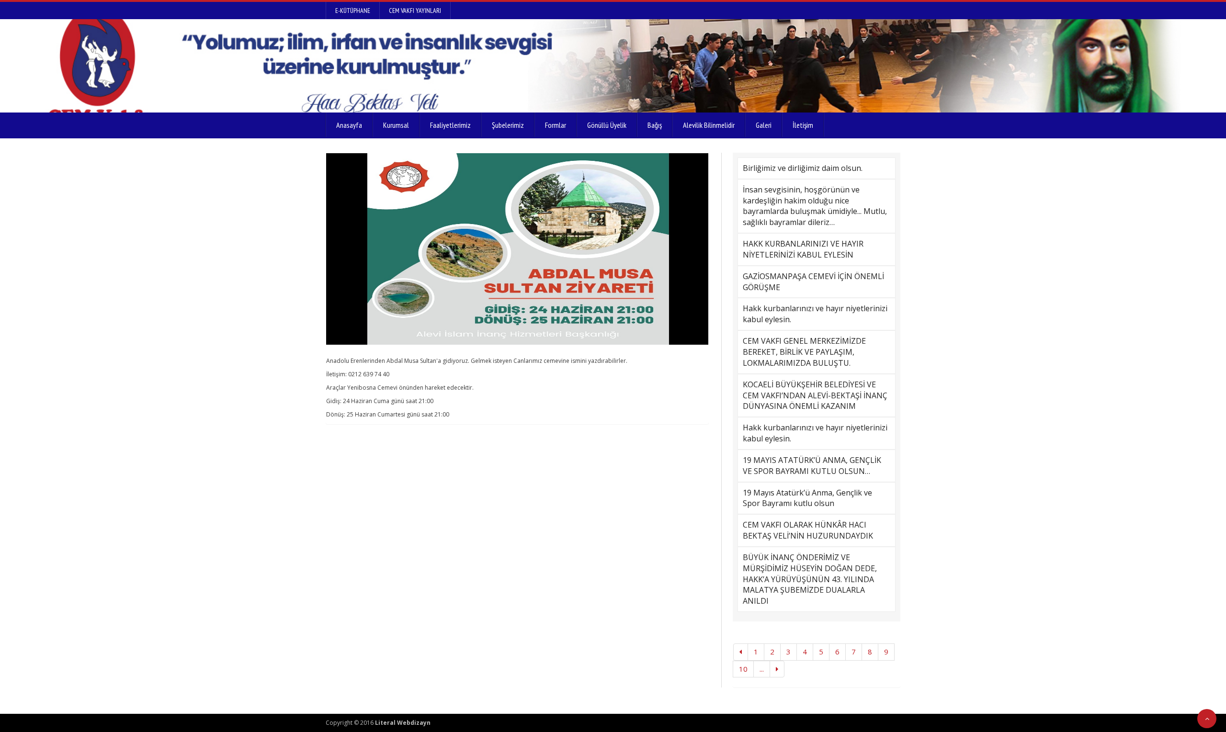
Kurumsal (396, 125)
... (762, 669)
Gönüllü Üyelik (606, 125)
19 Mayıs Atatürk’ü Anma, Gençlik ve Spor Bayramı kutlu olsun (807, 498)
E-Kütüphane (352, 10)
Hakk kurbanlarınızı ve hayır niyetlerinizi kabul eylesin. (815, 314)
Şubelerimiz (508, 125)
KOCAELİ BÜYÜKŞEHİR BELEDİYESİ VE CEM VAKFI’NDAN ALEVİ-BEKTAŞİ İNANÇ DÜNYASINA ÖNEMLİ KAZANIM (815, 395)
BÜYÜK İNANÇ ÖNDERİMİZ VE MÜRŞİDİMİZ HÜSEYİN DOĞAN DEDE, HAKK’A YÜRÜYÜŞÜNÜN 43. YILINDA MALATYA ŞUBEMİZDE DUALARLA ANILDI (810, 579)
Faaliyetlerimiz (450, 125)
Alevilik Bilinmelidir (709, 125)
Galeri (764, 125)
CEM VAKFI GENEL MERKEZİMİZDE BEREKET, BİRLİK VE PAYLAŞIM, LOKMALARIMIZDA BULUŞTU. (804, 352)
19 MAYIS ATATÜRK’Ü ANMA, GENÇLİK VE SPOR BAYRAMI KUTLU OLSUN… (812, 465)
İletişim (803, 125)
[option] (517, 249)
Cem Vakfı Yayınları (415, 10)
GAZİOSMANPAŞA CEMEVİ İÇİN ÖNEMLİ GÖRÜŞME (813, 282)
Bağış (654, 125)
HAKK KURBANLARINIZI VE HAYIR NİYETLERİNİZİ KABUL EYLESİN (803, 249)
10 (743, 669)
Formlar (555, 125)
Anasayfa (349, 125)
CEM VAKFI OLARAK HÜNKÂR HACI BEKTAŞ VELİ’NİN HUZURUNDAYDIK (808, 530)
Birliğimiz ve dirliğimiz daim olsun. (803, 168)
